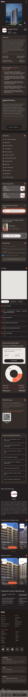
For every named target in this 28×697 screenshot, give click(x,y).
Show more (4, 605)
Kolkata (2, 631)
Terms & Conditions (5, 624)
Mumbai (17, 631)
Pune (17, 634)
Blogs (16, 619)
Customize (14, 360)
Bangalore (3, 638)
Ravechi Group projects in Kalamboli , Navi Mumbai (7, 602)
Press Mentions (18, 621)
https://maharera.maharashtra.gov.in (15, 411)
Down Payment (17, 353)
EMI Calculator (18, 624)
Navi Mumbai (4, 634)
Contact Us (3, 619)
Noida (17, 638)
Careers (2, 621)
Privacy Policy (4, 626)
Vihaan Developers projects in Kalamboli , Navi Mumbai (8, 599)
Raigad (17, 640)
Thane (2, 636)
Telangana (3, 642)
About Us (3, 617)
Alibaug (17, 636)
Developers (17, 617)
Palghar (2, 640)
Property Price (7, 353)
